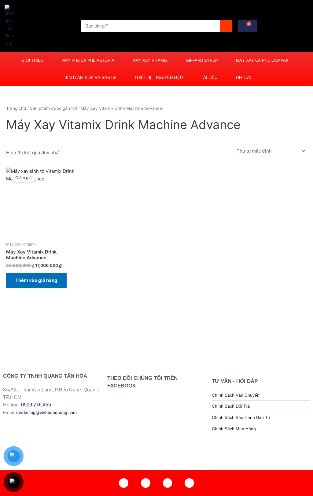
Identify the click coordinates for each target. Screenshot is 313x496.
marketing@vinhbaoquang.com (46, 412)
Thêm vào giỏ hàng (36, 280)
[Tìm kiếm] (226, 26)
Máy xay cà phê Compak (262, 60)
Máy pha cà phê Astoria (87, 60)
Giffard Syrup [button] (202, 60)
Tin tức (243, 77)
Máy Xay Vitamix (150, 60)
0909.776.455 (36, 404)
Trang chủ (16, 108)
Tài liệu (209, 77)
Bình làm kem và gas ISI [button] (90, 77)
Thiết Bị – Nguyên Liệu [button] (158, 77)
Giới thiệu (32, 60)
